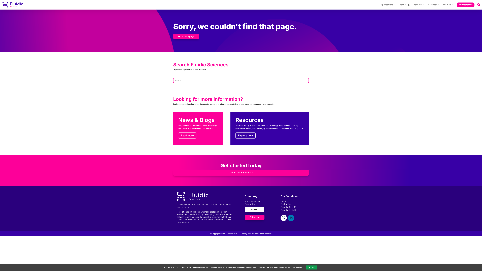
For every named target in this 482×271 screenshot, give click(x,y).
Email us (255, 209)
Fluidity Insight (288, 210)
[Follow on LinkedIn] (291, 218)
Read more (187, 135)
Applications (387, 5)
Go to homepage (186, 36)
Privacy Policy (247, 234)
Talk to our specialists (241, 172)
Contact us (250, 204)
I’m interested (466, 5)
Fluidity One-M (288, 207)
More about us (252, 201)
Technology (404, 5)
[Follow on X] (284, 218)
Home (284, 201)
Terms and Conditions (263, 234)
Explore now (245, 135)
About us (447, 5)
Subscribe (254, 217)
